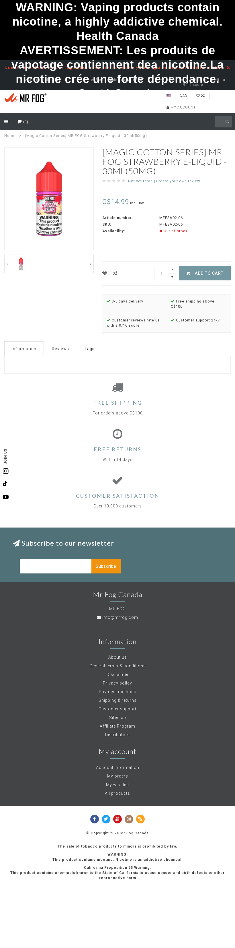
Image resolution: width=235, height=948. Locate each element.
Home (9, 135)
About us (117, 657)
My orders (117, 776)
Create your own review (178, 181)
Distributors (117, 734)
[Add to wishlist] (104, 273)
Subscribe (106, 566)
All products (117, 793)
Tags (90, 348)
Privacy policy (117, 683)
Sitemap (117, 717)
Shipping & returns (118, 700)
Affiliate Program (117, 726)
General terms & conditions (117, 666)
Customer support (117, 709)
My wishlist (117, 784)
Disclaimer (118, 674)
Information (24, 348)
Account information (117, 767)
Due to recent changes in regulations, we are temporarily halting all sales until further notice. (116, 67)
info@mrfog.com (120, 617)
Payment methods (117, 691)
